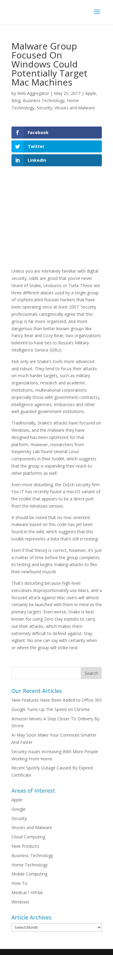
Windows (20, 902)
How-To (19, 883)
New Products (25, 846)
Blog (15, 100)
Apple (90, 93)
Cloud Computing (28, 837)
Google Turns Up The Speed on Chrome (50, 709)
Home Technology (29, 865)
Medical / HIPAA (27, 892)
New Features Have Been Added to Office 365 (56, 700)
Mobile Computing (29, 874)
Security (44, 108)
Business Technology (43, 100)
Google (18, 809)
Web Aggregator (33, 93)
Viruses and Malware (75, 108)
